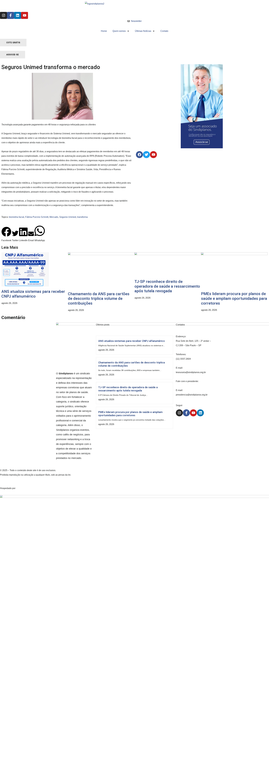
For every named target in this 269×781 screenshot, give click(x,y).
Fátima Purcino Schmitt (36, 217)
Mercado (53, 217)
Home (104, 31)
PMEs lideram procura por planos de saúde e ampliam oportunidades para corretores (234, 298)
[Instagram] (3, 15)
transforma (82, 217)
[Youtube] (24, 15)
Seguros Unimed (67, 217)
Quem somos (119, 31)
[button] (6, 235)
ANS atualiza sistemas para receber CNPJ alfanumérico (33, 294)
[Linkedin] (17, 15)
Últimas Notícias (143, 31)
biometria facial (16, 217)
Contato (164, 31)
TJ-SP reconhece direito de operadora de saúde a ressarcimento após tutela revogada (167, 286)
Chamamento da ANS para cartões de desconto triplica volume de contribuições (98, 299)
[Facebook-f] (10, 15)
